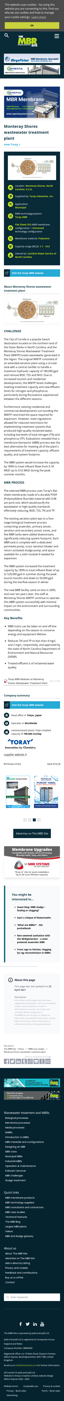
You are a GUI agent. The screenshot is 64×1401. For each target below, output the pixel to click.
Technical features (16, 1217)
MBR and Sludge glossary (19, 1236)
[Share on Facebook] (6, 1061)
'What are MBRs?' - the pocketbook (30, 926)
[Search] (6, 35)
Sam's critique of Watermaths (34, 917)
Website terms (11, 1386)
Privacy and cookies (16, 1268)
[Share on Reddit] (30, 1061)
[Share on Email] (48, 1061)
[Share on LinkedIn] (18, 1061)
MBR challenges (14, 1175)
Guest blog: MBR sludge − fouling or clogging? (31, 908)
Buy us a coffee (14, 1277)
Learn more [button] (39, 17)
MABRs (8, 1132)
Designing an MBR (15, 1146)
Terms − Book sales (51, 1390)
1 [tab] (25, 819)
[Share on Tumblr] (24, 1061)
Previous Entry (13, 763)
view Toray (11, 144)
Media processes (14, 1127)
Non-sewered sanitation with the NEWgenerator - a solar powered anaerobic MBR (33, 939)
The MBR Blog (12, 1221)
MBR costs (11, 1151)
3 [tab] (34, 819)
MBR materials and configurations (24, 1142)
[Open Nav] (56, 36)
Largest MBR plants (16, 1226)
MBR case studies (15, 1212)
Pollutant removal (15, 1170)
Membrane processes (17, 1122)
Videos (9, 1231)
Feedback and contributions (21, 1272)
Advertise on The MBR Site (32, 833)
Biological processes (16, 1118)
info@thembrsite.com (26, 1365)
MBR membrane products (20, 1197)
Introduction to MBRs (17, 1137)
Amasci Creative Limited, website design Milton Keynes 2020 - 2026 (28, 1377)
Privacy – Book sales (16, 1390)
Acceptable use (30, 1386)
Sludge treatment (15, 1180)
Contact (10, 1282)
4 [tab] (38, 819)
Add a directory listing (17, 1263)
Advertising (12, 1395)
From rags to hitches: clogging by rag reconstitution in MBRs (34, 951)
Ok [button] (32, 25)
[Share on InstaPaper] (42, 1061)
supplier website (14, 754)
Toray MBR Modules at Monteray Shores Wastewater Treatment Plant (27, 681)
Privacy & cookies (51, 1386)
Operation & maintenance (20, 1166)
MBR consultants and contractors (24, 1207)
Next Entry (53, 763)
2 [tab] (29, 819)
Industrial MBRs (13, 1161)
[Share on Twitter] (12, 1061)
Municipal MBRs (13, 1156)
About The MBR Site (16, 1253)
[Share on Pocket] (36, 1061)
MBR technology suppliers (19, 1202)
